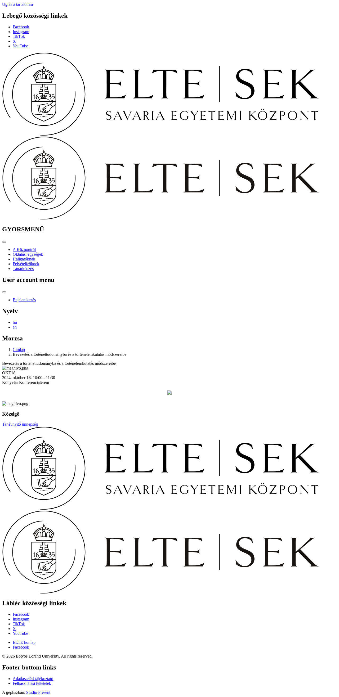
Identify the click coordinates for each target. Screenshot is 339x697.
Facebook (21, 27)
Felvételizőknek (26, 264)
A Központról (24, 249)
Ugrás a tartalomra (17, 4)
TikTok (19, 36)
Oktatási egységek (28, 254)
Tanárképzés (23, 268)
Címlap (19, 349)
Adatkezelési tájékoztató (33, 678)
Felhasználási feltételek (32, 683)
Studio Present (38, 692)
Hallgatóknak (24, 259)
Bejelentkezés (24, 300)
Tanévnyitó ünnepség (20, 424)
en (15, 327)
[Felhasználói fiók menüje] (4, 292)
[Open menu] (4, 242)
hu (15, 322)
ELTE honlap (24, 642)
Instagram (21, 31)
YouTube (20, 46)
